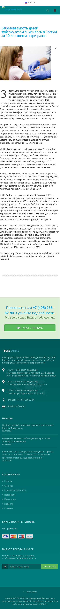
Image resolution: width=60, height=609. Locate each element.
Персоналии (10, 494)
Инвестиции (10, 499)
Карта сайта (31, 591)
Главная (8, 481)
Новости (8, 503)
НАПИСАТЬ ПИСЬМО (30, 328)
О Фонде (8, 485)
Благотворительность (15, 490)
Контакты (9, 508)
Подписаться (49, 566)
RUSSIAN (31, 2)
